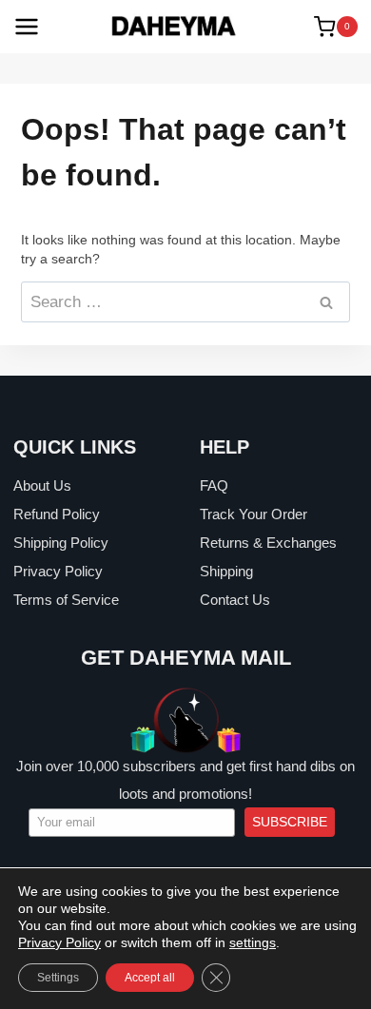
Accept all (150, 977)
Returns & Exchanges (268, 542)
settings (252, 942)
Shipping (226, 571)
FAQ (214, 485)
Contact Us (235, 600)
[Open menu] (26, 26)
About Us (42, 485)
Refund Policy (56, 514)
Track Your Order (253, 514)
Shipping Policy (60, 542)
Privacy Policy (58, 571)
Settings (58, 977)
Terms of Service (66, 600)
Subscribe (289, 821)
